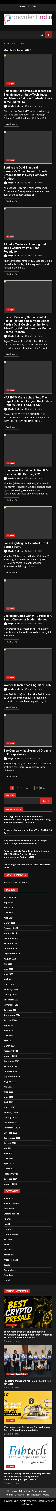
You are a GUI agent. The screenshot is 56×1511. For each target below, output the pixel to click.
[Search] (42, 35)
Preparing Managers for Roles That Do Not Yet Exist (28, 1361)
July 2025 (8, 963)
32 (36, 788)
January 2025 (10, 994)
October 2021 (10, 1179)
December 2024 (11, 999)
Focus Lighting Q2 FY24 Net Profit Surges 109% (28, 522)
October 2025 (10, 948)
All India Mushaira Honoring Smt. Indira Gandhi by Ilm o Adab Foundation (28, 223)
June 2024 (8, 1030)
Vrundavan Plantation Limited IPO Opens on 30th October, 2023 (28, 450)
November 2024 (12, 1004)
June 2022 (8, 1153)
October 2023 (10, 1071)
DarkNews (44, 1500)
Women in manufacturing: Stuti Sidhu (28, 664)
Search (10, 795)
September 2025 (12, 953)
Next (42, 788)
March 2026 (9, 923)
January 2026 (10, 933)
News (6, 1244)
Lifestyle (10, 83)
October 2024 (10, 1010)
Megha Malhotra (15, 106)
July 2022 (8, 1148)
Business (10, 160)
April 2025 (8, 979)
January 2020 (10, 1184)
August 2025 (10, 958)
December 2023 (11, 1061)
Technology (10, 1270)
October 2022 (10, 1132)
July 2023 (8, 1086)
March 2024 (9, 1045)
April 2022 (8, 1163)
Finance (7, 1218)
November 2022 (12, 1127)
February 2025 (11, 989)
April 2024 (8, 1040)
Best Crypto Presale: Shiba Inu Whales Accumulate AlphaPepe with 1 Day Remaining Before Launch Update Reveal (27, 819)
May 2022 (8, 1158)
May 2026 (8, 912)
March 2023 (9, 1107)
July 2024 (8, 1025)
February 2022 (11, 1173)
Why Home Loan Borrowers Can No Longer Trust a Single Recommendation (28, 1407)
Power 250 (9, 1254)
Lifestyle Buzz (11, 1234)
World (7, 1280)
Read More (11, 124)
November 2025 (12, 943)
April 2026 (8, 917)
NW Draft (8, 1249)
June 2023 (8, 1091)
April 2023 (8, 1102)
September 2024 (12, 1015)
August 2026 (10, 897)
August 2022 (10, 1143)
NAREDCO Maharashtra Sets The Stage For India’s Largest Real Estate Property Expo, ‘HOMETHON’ (28, 377)
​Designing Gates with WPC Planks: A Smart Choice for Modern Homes (28, 595)
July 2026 (8, 902)
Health (7, 1224)
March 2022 (9, 1168)
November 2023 (12, 1066)
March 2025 (9, 984)
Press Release (11, 1259)
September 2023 (12, 1076)
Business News (11, 1203)
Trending (8, 1275)
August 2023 (10, 1081)
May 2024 (8, 1035)
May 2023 (8, 1097)
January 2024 (10, 1056)
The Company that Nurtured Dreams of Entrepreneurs (28, 730)
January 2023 (10, 1117)
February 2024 (11, 1051)
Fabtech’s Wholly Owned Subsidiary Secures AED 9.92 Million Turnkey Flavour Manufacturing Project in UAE (26, 854)
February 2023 (11, 1112)
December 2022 (11, 1122)
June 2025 (8, 969)
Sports (7, 1265)
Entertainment (11, 1213)
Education (9, 1208)
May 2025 (8, 974)
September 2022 (12, 1138)
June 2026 (8, 907)
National (10, 237)
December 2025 (11, 938)
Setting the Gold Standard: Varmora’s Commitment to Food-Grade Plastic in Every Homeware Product (28, 147)
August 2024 (10, 1020)
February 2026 (11, 928)
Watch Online (48, 34)
